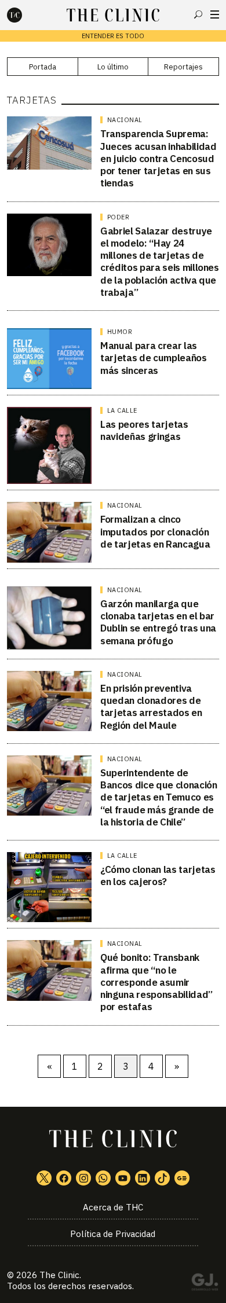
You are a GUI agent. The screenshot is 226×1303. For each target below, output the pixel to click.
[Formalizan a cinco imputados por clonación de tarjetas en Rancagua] (49, 532)
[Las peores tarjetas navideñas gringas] (49, 446)
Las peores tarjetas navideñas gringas (144, 430)
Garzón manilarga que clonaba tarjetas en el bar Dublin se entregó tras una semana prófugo (158, 622)
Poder (118, 217)
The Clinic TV (122, 1177)
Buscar (198, 14)
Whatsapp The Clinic (103, 1177)
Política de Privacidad (112, 1233)
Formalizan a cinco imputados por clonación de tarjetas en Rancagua (155, 531)
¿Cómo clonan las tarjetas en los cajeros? (158, 875)
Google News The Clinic (181, 1177)
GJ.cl (204, 1283)
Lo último (113, 67)
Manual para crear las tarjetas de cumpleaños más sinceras (153, 358)
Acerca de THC (113, 1207)
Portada (42, 67)
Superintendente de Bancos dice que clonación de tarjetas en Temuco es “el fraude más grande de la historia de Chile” (158, 797)
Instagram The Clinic (83, 1177)
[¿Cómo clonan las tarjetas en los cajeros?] (49, 887)
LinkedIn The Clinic (142, 1177)
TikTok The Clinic (162, 1177)
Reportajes (183, 67)
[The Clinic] (24, 15)
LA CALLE (122, 410)
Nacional (125, 120)
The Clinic (59, 1274)
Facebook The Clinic (63, 1177)
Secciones (214, 14)
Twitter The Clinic (44, 1177)
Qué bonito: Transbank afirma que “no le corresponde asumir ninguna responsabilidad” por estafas (156, 982)
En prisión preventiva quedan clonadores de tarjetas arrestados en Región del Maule (151, 707)
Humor (120, 332)
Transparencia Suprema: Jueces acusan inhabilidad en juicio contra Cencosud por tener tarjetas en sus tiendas (158, 158)
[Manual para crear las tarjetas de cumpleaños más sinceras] (49, 358)
